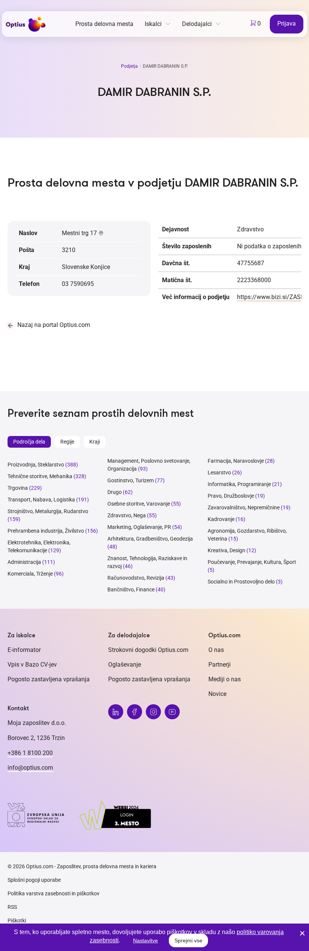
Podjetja (130, 66)
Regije (67, 442)
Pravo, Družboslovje (231, 496)
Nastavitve (145, 940)
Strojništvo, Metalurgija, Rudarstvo (48, 511)
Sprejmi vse (188, 940)
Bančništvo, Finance (130, 589)
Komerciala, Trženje (30, 574)
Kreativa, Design (226, 550)
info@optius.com (30, 767)
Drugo (114, 492)
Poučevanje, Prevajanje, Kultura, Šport (252, 562)
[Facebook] (134, 711)
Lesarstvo (219, 472)
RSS (12, 907)
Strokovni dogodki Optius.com (148, 649)
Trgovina (18, 488)
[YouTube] (172, 711)
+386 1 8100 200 (30, 753)
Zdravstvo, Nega (126, 515)
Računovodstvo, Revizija (135, 578)
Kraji (94, 442)
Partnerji (219, 664)
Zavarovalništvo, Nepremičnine (244, 507)
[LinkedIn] (115, 711)
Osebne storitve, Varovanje (138, 504)
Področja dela (29, 442)
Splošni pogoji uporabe (34, 880)
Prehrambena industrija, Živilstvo (46, 531)
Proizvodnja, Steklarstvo (36, 465)
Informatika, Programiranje (239, 484)
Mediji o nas (224, 679)
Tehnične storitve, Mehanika (40, 476)
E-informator (24, 649)
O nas (216, 649)
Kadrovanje (221, 519)
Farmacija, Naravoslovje (236, 461)
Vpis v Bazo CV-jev (32, 664)
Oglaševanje (124, 664)
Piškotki (17, 921)
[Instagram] (153, 711)
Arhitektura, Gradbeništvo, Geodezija (150, 539)
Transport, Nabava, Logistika (41, 500)
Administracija (24, 562)
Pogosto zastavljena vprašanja (49, 679)
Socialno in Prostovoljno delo (241, 582)
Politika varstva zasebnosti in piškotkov (53, 893)
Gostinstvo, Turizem (130, 480)
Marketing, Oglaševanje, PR (139, 527)
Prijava (286, 23)
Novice (217, 693)
